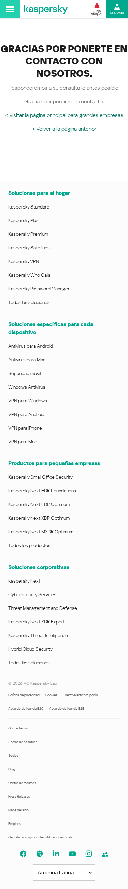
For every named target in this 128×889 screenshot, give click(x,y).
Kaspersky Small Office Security (40, 477)
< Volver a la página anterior (64, 129)
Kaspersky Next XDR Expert (36, 622)
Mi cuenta (117, 13)
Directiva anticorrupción (80, 695)
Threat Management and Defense (42, 608)
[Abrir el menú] (10, 9)
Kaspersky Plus (23, 220)
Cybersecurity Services (32, 594)
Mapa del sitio (18, 810)
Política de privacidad (24, 695)
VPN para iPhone (25, 428)
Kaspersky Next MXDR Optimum (40, 531)
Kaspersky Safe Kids (29, 247)
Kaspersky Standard (28, 207)
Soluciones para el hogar (39, 193)
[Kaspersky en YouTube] (72, 854)
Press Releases (19, 796)
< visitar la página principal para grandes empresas (64, 115)
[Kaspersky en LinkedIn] (56, 854)
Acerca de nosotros (22, 742)
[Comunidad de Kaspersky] (105, 854)
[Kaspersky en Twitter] (39, 854)
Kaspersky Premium (28, 234)
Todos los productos (29, 545)
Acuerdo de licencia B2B (66, 709)
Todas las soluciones (29, 302)
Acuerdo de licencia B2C (26, 709)
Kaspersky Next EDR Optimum (39, 504)
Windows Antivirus (26, 387)
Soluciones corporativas (38, 567)
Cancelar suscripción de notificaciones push (40, 837)
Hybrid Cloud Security (30, 649)
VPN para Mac (22, 441)
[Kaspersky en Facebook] (23, 854)
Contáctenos (18, 728)
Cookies (51, 695)
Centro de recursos (22, 783)
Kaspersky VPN (23, 261)
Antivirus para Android (30, 346)
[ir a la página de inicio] (46, 9)
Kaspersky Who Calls (29, 275)
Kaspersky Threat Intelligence (38, 635)
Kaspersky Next (24, 581)
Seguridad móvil (24, 373)
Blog (11, 769)
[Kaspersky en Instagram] (89, 854)
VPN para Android (26, 414)
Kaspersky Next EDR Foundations (42, 490)
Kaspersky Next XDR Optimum (39, 518)
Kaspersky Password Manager (39, 288)
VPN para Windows (27, 400)
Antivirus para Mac (26, 359)
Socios (13, 755)
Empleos (14, 824)
